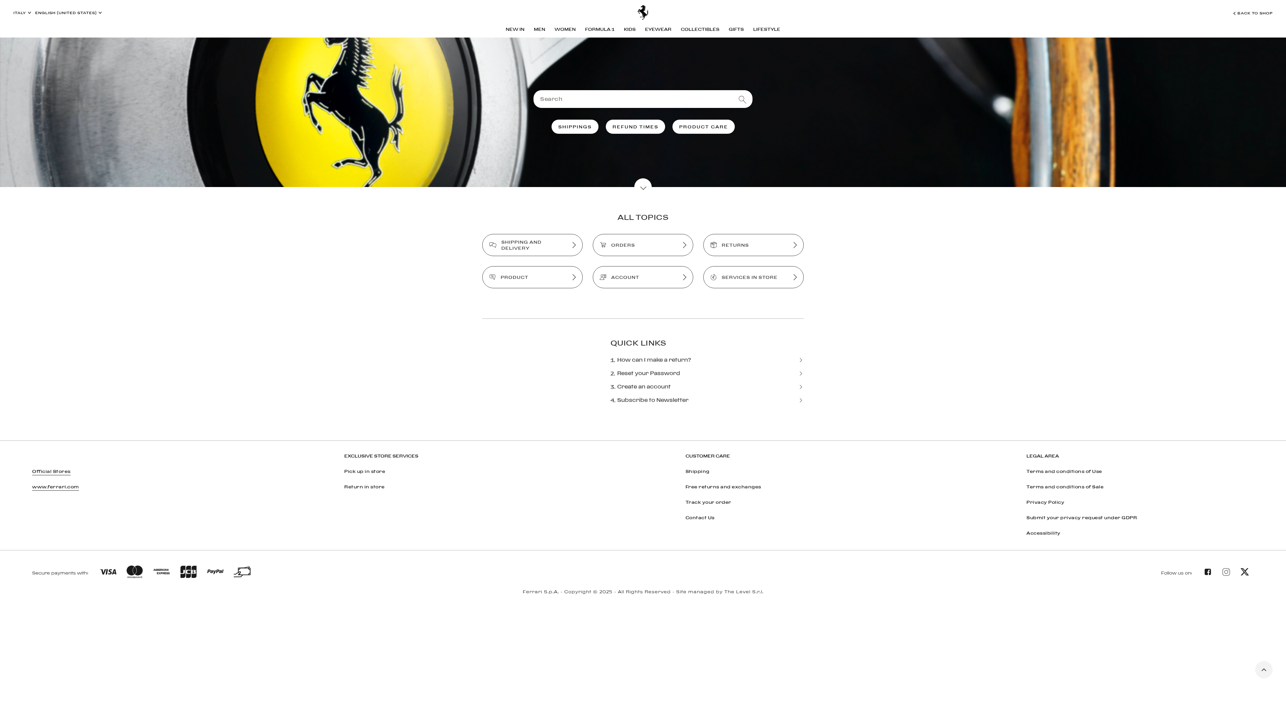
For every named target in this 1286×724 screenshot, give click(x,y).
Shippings (575, 126)
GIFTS (736, 29)
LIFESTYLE (766, 29)
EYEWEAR (658, 29)
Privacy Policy (1045, 502)
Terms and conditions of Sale (1064, 486)
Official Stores (51, 471)
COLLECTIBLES (700, 29)
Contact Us (700, 517)
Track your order (708, 502)
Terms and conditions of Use (1064, 471)
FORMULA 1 (600, 29)
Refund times (635, 126)
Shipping (698, 471)
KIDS (630, 29)
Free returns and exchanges (723, 486)
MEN (539, 29)
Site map (643, 600)
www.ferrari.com (55, 486)
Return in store (364, 486)
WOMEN (565, 29)
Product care (703, 126)
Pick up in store (364, 471)
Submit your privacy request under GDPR (1081, 517)
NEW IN (515, 29)
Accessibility (1043, 533)
